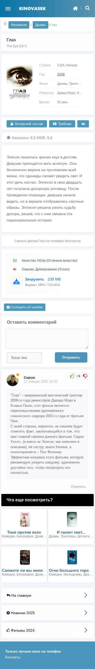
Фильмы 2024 (22, 630)
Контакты (12, 657)
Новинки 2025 (22, 613)
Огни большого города (71, 570)
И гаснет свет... (71, 532)
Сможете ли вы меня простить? (33, 570)
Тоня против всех (24, 532)
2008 (61, 74)
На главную (20, 595)
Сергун (29, 378)
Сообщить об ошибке (26, 307)
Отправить (71, 357)
